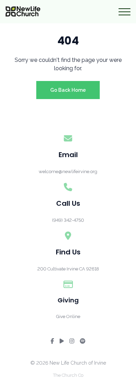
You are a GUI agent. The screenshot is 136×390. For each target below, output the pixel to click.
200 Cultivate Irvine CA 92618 (68, 268)
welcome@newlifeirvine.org (68, 171)
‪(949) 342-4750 (68, 220)
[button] (124, 12)
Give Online (68, 316)
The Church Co (68, 375)
